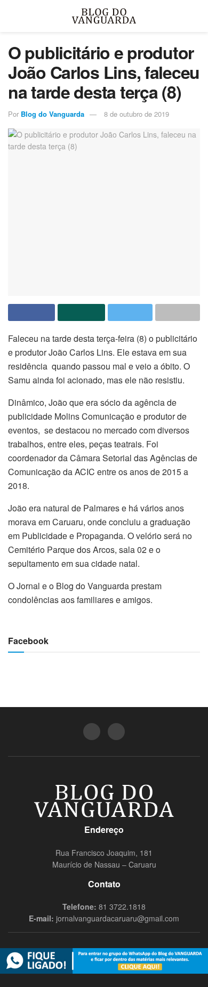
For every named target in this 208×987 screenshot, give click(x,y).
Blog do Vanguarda (52, 114)
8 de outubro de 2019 (136, 114)
